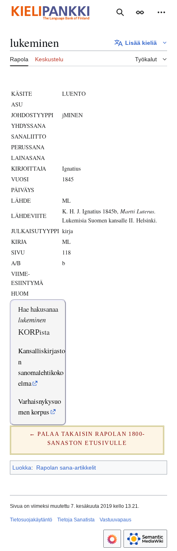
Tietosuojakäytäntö (31, 520)
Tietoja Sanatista (76, 520)
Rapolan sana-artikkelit (66, 467)
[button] (140, 12)
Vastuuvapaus (115, 520)
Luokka (21, 467)
